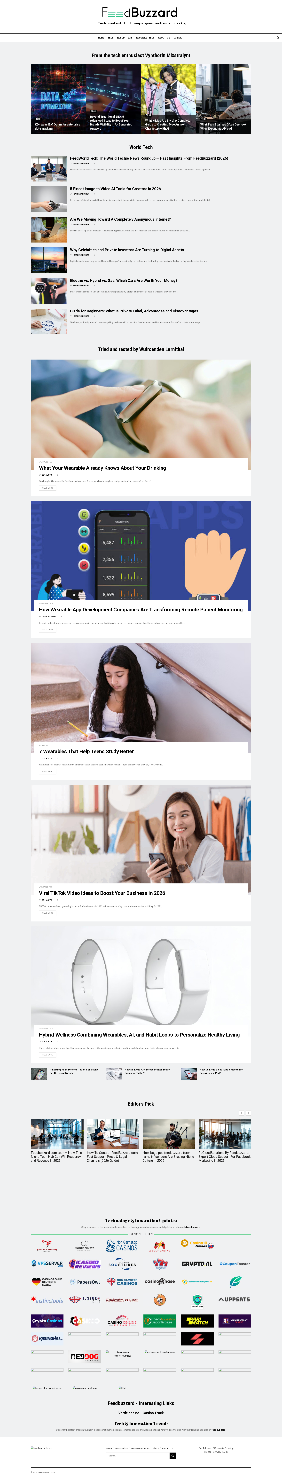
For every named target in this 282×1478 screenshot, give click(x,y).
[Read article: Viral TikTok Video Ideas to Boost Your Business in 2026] (141, 840)
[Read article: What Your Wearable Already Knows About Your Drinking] (141, 415)
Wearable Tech (145, 37)
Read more (49, 488)
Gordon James (49, 617)
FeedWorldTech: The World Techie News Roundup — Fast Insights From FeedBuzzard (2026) (149, 158)
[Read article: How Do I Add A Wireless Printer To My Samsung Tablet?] (114, 1074)
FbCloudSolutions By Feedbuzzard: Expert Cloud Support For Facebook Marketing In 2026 (225, 1157)
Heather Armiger (81, 163)
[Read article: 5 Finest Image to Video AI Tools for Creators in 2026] (49, 199)
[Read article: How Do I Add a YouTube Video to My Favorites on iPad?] (189, 1074)
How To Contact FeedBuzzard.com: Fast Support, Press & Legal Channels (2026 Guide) (112, 1157)
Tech (111, 37)
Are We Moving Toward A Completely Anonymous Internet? (120, 219)
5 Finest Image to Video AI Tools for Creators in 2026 (115, 189)
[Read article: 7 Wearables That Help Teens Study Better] (141, 698)
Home (101, 37)
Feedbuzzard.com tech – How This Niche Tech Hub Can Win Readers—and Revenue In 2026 (56, 1157)
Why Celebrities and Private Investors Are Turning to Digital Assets (127, 250)
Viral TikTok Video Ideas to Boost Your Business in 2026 (102, 893)
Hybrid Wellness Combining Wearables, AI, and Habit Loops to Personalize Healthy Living (139, 1035)
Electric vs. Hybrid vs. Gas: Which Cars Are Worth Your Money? (123, 280)
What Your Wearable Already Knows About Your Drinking (102, 468)
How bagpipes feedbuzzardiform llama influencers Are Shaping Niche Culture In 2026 (168, 1157)
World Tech (124, 37)
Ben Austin (47, 475)
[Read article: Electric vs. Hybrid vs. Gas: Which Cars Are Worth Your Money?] (49, 291)
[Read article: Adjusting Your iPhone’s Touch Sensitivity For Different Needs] (39, 1074)
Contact (178, 37)
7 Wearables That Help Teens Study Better (86, 751)
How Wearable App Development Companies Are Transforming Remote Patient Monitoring (141, 609)
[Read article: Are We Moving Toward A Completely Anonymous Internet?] (49, 230)
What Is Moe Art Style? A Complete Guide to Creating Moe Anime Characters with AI (167, 124)
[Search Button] (278, 38)
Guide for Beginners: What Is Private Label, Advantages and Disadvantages (134, 311)
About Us (164, 37)
